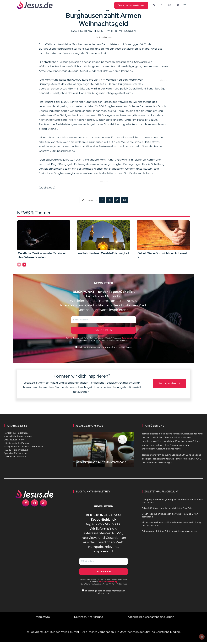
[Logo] (34, 494)
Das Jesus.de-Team (14, 439)
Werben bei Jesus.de (15, 456)
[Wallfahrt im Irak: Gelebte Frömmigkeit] (103, 235)
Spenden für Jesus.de (15, 453)
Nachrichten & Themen (87, 31)
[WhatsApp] (124, 200)
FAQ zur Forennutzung (16, 450)
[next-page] (24, 264)
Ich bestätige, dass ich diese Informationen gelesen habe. (104, 347)
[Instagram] (169, 5)
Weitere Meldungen (121, 31)
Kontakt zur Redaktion (16, 433)
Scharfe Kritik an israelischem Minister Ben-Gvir (167, 508)
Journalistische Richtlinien (18, 436)
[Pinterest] (117, 200)
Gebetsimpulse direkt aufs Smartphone (101, 462)
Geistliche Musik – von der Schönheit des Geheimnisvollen (42, 255)
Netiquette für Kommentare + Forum (23, 446)
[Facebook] (161, 5)
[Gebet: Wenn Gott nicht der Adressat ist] (163, 235)
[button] (154, 5)
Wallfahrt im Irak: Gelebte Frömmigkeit (103, 253)
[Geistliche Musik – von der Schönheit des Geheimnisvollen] (43, 235)
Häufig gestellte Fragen (16, 443)
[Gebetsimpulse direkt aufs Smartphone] (103, 451)
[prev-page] (19, 264)
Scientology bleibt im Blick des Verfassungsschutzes (169, 531)
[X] (178, 5)
